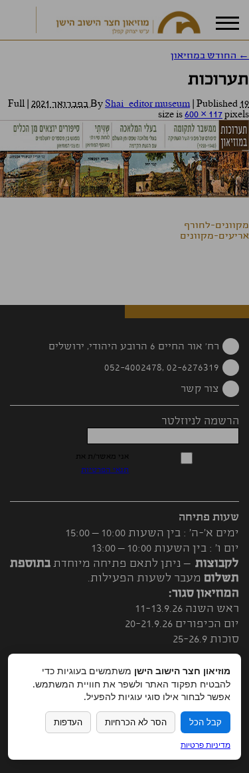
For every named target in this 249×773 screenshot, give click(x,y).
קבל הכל (205, 722)
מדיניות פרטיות (205, 744)
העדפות (68, 722)
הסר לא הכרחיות (136, 722)
